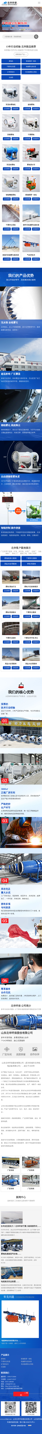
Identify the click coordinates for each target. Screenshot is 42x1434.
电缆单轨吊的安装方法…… (11, 1340)
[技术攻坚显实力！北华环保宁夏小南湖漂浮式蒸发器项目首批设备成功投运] (12, 1219)
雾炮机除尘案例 (10, 558)
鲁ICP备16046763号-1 (27, 1422)
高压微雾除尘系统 (31, 72)
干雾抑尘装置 (11, 66)
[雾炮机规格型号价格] (12, 1246)
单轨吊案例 (31, 564)
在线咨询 (15, 108)
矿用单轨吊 (11, 72)
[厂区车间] (7, 1050)
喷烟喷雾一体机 (31, 61)
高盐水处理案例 (10, 564)
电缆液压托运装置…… (10, 1281)
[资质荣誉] (21, 1050)
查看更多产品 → (21, 54)
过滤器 (11, 77)
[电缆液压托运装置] (12, 1274)
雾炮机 (11, 61)
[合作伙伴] (35, 1050)
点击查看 (7, 108)
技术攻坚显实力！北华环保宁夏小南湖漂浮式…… (21, 1226)
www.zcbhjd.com (6, 1419)
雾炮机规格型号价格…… (11, 1254)
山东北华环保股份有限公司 (22, 1419)
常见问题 (9, 1296)
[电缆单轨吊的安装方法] (20, 1319)
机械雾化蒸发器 (31, 66)
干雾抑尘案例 (31, 558)
